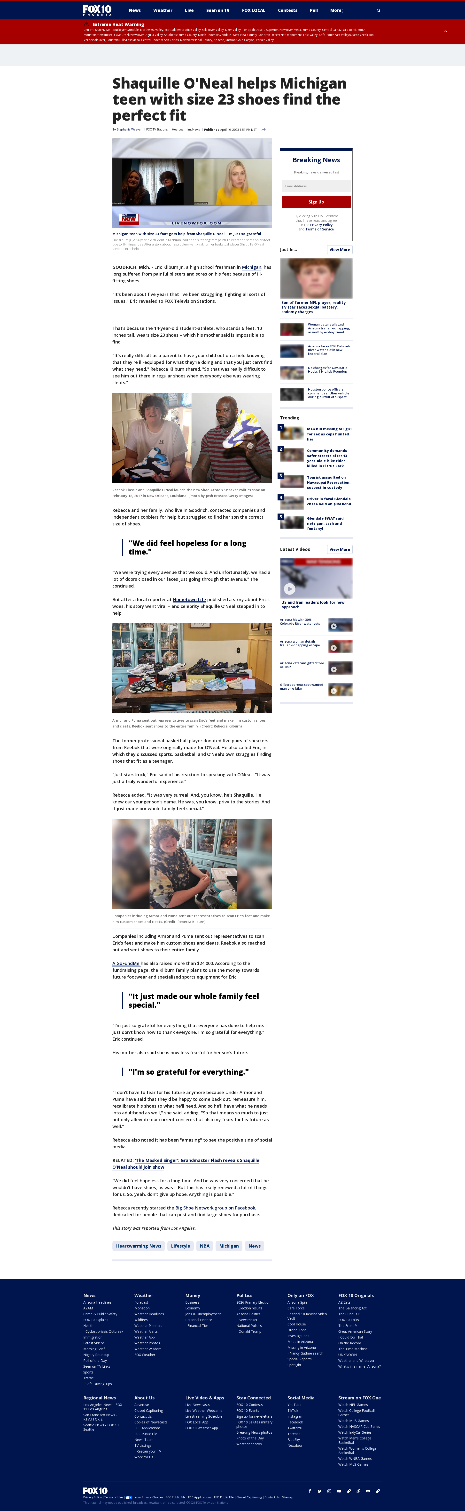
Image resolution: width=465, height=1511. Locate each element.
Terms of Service (319, 229)
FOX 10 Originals (356, 1295)
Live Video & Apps (204, 1398)
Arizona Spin (297, 1302)
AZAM (88, 1308)
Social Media (301, 1398)
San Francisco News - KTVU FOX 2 (100, 1417)
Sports (88, 1372)
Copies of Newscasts (151, 1422)
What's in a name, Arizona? (359, 1366)
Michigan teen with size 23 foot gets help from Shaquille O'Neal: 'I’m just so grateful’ (187, 233)
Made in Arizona (300, 1341)
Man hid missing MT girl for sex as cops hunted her (329, 434)
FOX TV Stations (157, 129)
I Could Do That (350, 1337)
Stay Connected (253, 1398)
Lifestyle (180, 1246)
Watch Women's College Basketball (357, 1450)
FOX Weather (144, 1354)
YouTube (294, 1404)
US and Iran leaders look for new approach (313, 605)
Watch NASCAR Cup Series (359, 1426)
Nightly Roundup (96, 1354)
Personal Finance (198, 1319)
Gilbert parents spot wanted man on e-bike (301, 686)
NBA (204, 1246)
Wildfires (141, 1319)
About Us (144, 1398)
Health (88, 1325)
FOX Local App (196, 1422)
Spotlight (294, 1365)
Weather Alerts (146, 1331)
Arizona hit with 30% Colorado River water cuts (300, 621)
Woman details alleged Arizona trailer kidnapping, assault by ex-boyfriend (329, 328)
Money (192, 1295)
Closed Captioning (148, 1410)
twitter (320, 1491)
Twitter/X (294, 1428)
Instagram (295, 1416)
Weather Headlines (149, 1314)
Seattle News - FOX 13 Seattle (101, 1427)
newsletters (378, 1491)
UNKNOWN (347, 1354)
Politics (244, 1295)
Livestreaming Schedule (203, 1416)
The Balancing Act (352, 1308)
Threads (293, 1433)
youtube (339, 1491)
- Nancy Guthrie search (305, 1353)
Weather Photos (147, 1343)
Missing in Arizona (301, 1347)
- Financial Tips (197, 1325)
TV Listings (142, 1445)
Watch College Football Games (356, 1412)
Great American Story (355, 1331)
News (254, 1246)
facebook (310, 1491)
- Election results (249, 1308)
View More (340, 249)
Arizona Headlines (97, 1302)
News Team (144, 1439)
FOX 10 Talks (348, 1319)
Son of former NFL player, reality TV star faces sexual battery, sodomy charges (313, 307)
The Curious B (349, 1314)
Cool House (296, 1324)
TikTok (292, 1410)
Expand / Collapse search (379, 10)
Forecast (141, 1302)
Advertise (141, 1404)
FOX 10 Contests (249, 1404)
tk (349, 1491)
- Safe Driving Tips (97, 1383)
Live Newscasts (197, 1404)
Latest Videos (295, 549)
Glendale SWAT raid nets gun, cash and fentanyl (325, 523)
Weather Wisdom (148, 1349)
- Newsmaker (246, 1319)
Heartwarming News (186, 129)
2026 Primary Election (253, 1302)
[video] (316, 578)
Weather (143, 1295)
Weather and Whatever (356, 1360)
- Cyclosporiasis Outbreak (103, 1331)
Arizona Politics (248, 1314)
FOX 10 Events (247, 1410)
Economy (192, 1308)
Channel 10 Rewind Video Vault (307, 1316)
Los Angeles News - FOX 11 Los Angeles (102, 1406)
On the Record (349, 1343)
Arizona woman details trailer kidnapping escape (300, 643)
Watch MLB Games (353, 1420)
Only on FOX (300, 1295)
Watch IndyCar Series (355, 1432)
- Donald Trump (248, 1331)
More (335, 10)
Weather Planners (148, 1325)
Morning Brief (94, 1349)
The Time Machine (353, 1349)
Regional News (99, 1398)
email (368, 1491)
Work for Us (143, 1457)
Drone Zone (297, 1330)
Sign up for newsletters (254, 1416)
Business (192, 1302)
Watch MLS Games (353, 1464)
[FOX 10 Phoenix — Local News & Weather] (99, 10)
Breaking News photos (254, 1432)
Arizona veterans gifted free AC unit (302, 665)
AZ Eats (344, 1302)
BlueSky (293, 1439)
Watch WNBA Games (355, 1458)
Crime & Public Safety (100, 1314)
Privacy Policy (321, 224)
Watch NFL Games (353, 1404)
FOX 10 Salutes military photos (254, 1424)
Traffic (88, 1378)
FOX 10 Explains (95, 1319)
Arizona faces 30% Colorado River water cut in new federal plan (329, 350)
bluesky (358, 1491)
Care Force (296, 1308)
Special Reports (299, 1359)
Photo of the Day (250, 1438)
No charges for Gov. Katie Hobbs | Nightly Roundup (327, 370)
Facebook (295, 1422)
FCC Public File (145, 1433)
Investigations (298, 1335)
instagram (329, 1491)
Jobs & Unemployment (203, 1314)
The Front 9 (347, 1325)
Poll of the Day (95, 1360)
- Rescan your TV (147, 1451)
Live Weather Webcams (203, 1410)
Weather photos (249, 1444)
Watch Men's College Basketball (354, 1440)
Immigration (92, 1337)
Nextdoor (294, 1445)
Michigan (251, 267)
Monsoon (142, 1308)
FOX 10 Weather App (201, 1428)
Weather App (144, 1337)
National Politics (249, 1325)
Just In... (288, 249)
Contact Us (143, 1416)
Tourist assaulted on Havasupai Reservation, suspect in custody (328, 482)
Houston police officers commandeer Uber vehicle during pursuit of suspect (328, 393)
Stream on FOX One (359, 1398)
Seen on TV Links (96, 1366)
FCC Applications (147, 1428)
